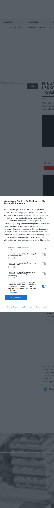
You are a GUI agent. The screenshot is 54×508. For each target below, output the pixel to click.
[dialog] (27, 254)
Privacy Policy (42, 307)
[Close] (48, 201)
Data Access (27, 307)
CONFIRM (16, 297)
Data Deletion (12, 307)
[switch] (44, 254)
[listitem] (27, 248)
